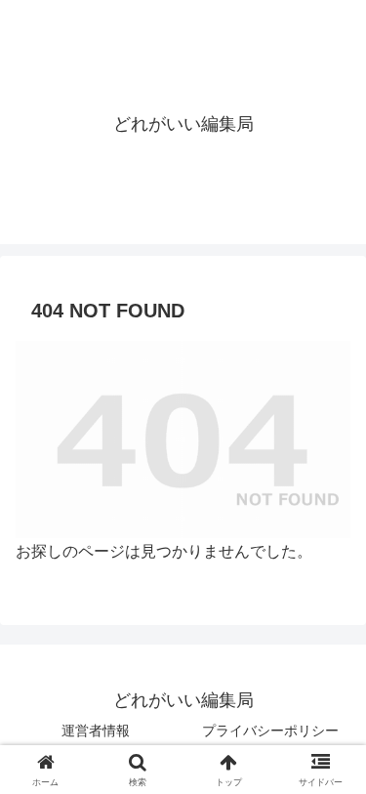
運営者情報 (95, 730)
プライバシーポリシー (270, 730)
